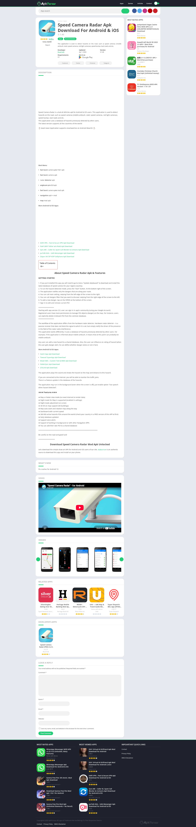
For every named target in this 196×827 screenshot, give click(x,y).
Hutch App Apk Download (50, 354)
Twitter (78, 63)
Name (41, 699)
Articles (140, 3)
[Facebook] (134, 11)
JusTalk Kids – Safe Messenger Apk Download (57, 253)
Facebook (65, 63)
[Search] (125, 11)
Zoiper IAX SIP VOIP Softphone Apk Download (57, 256)
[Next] (121, 559)
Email (40, 709)
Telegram (106, 63)
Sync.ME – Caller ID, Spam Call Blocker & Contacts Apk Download (64, 250)
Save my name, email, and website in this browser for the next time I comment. (67, 729)
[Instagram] (145, 11)
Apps (121, 3)
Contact (149, 3)
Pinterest (92, 63)
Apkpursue (102, 449)
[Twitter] (139, 11)
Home (60, 21)
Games (130, 3)
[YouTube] (150, 11)
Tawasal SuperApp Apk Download (53, 357)
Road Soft (61, 52)
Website (41, 719)
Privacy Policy (126, 753)
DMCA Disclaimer (127, 758)
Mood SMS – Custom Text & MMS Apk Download (58, 361)
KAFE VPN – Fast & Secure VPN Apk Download (57, 243)
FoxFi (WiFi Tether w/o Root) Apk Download (56, 246)
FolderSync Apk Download (50, 364)
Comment (42, 673)
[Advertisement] (98, 94)
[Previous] (38, 559)
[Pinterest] (155, 11)
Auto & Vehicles (70, 39)
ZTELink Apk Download (48, 368)
